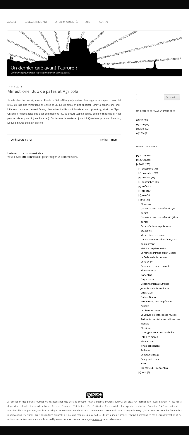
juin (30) (144, 195)
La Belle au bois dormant (154, 257)
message (97, 419)
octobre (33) (146, 177)
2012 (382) (143, 159)
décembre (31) (148, 168)
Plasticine (146, 328)
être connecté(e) (32, 156)
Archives (145, 350)
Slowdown (146, 204)
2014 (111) (143, 133)
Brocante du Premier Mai (154, 368)
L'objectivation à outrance (155, 283)
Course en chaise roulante (155, 266)
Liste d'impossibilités (66, 21)
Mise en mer (147, 341)
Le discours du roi (19, 139)
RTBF (143, 363)
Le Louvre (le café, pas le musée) (159, 314)
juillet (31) (145, 190)
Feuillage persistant (35, 21)
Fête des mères (149, 337)
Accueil (11, 21)
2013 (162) (143, 155)
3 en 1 (88, 21)
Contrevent (147, 261)
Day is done (147, 279)
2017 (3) (142, 120)
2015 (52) (142, 128)
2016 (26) (142, 124)
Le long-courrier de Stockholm (157, 332)
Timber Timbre (110, 139)
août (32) (144, 186)
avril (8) (144, 372)
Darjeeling (146, 275)
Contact (104, 21)
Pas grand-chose (150, 359)
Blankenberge (149, 270)
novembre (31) (148, 173)
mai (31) (144, 199)
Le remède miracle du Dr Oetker (158, 252)
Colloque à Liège (150, 354)
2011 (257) (143, 164)
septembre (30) (148, 182)
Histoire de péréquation (154, 248)
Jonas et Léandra (150, 345)
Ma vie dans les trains (153, 235)
